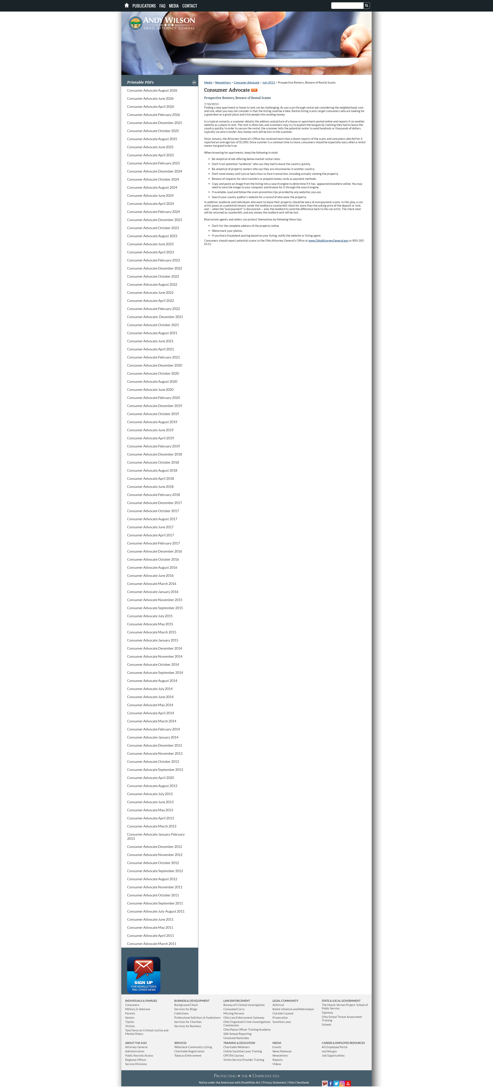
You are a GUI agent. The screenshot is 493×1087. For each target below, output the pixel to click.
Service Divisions (136, 1064)
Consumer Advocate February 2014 (153, 729)
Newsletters (223, 82)
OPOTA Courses (233, 1055)
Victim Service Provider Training (243, 1059)
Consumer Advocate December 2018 (154, 454)
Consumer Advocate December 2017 (154, 503)
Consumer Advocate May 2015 (150, 624)
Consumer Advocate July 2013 (150, 794)
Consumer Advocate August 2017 (152, 519)
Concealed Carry (234, 1009)
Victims (130, 1026)
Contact (189, 6)
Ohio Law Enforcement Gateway (243, 1017)
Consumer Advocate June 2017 (150, 527)
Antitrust (278, 1005)
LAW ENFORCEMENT (236, 1000)
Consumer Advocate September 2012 (155, 871)
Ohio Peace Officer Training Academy (247, 1029)
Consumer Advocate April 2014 (150, 713)
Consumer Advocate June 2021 (150, 341)
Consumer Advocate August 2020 (152, 381)
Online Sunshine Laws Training (242, 1051)
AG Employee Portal (334, 1047)
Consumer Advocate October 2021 (153, 325)
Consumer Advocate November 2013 (154, 753)
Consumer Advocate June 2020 (150, 389)
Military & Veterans (137, 1009)
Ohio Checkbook (298, 1082)
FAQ (162, 6)
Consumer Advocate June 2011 (150, 919)
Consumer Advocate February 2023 (153, 260)
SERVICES (180, 1042)
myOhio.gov (329, 1051)
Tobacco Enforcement (187, 1055)
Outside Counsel (282, 1013)
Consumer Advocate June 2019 (150, 430)
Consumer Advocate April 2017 (150, 535)
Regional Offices (135, 1059)
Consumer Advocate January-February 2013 (156, 836)
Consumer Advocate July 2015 (150, 616)
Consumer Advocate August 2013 (152, 786)
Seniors (130, 1017)
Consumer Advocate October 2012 (153, 863)
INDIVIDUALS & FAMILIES (141, 1000)
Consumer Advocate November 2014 (154, 656)
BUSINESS (180, 1000)
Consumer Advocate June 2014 (150, 697)
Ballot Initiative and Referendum (293, 1009)
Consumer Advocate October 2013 (153, 761)
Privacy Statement (274, 1082)
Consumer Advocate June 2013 (150, 802)
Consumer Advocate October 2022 (153, 276)
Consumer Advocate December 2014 (154, 648)
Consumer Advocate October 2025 (153, 131)
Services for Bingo (185, 1009)
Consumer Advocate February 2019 (153, 446)
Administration (134, 1051)
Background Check (186, 1005)
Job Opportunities (333, 1055)
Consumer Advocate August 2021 (152, 333)
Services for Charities (188, 1021)
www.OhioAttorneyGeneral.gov (329, 240)
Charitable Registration (189, 1051)
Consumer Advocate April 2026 (150, 106)
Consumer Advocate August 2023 (152, 236)
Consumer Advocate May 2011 (150, 927)
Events (276, 1047)
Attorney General (136, 1047)
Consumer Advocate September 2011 (155, 903)
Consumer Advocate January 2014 (152, 737)
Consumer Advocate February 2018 (153, 494)
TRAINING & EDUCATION (239, 1042)
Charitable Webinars (236, 1047)
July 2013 (268, 82)
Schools (326, 1024)
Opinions (327, 1012)
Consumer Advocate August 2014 (152, 680)
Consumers (132, 1005)
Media (174, 6)
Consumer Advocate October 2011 (153, 895)
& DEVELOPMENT (198, 1000)
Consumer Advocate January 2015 (152, 640)
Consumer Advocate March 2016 (151, 583)
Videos (276, 1064)
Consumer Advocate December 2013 (154, 745)
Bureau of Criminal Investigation (244, 1005)
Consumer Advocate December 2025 (154, 123)
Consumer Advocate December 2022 (154, 268)
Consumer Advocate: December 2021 (155, 317)
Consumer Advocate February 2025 (153, 163)
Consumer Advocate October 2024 (153, 179)
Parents (130, 1013)
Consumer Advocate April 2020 (150, 777)
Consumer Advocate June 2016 (150, 575)
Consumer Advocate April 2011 (150, 935)
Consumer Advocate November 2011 (154, 887)
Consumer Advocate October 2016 (153, 559)
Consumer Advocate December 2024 (154, 171)
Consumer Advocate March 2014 (151, 721)
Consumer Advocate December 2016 (154, 551)
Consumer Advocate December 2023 (154, 220)
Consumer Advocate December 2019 (154, 406)
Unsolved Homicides (236, 1038)
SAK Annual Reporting (237, 1033)
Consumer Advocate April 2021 (150, 349)
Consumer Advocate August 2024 (152, 187)
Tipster (129, 1021)
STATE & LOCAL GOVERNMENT (341, 1000)
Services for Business (187, 1026)
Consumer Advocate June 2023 (150, 244)
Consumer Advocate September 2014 (155, 672)
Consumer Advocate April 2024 (150, 203)
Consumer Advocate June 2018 (150, 486)
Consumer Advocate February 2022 (153, 309)
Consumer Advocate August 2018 (152, 470)
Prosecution (280, 1017)
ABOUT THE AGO (136, 1042)
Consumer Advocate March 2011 (151, 943)
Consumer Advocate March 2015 (151, 632)
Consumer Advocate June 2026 (150, 98)
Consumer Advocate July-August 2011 (155, 911)
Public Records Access (139, 1055)
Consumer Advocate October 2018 (153, 462)
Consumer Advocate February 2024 (153, 211)
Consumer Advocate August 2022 (152, 284)
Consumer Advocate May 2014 (150, 705)
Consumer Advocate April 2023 (150, 252)
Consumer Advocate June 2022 (150, 292)
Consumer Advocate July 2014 (150, 689)
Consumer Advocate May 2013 (150, 810)
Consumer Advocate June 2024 (150, 195)
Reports (277, 1059)
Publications (144, 6)
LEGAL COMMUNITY (285, 1000)
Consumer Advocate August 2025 (152, 139)
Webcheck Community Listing (193, 1047)
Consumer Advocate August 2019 (152, 422)
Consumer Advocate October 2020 (153, 373)
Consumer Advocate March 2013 (151, 826)
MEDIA (276, 1042)
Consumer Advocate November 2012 (154, 855)
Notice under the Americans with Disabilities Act (229, 1082)
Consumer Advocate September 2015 (155, 608)
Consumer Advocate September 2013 (155, 769)
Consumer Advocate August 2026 (152, 90)
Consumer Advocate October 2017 (153, 511)
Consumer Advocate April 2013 (150, 818)
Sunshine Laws (281, 1021)
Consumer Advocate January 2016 (152, 592)
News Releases (282, 1051)
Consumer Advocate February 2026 (153, 114)
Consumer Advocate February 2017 (153, 543)
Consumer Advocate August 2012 (152, 879)
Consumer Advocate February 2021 (153, 357)
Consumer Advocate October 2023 (153, 228)
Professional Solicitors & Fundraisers (197, 1017)
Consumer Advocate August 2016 (152, 567)
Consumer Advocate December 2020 (154, 365)
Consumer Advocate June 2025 (150, 147)
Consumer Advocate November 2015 (154, 600)
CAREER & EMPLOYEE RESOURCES (343, 1042)
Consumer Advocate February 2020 (153, 397)
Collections (181, 1013)
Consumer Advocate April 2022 (150, 300)
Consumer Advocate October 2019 (153, 414)
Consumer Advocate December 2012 (154, 846)
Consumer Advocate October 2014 (153, 664)
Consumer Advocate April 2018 (150, 478)
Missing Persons (233, 1013)
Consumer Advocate (246, 82)
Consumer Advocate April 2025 (150, 155)
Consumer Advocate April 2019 (150, 438)
